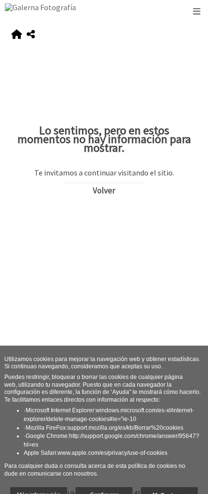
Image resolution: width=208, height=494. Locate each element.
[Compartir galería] (31, 34)
